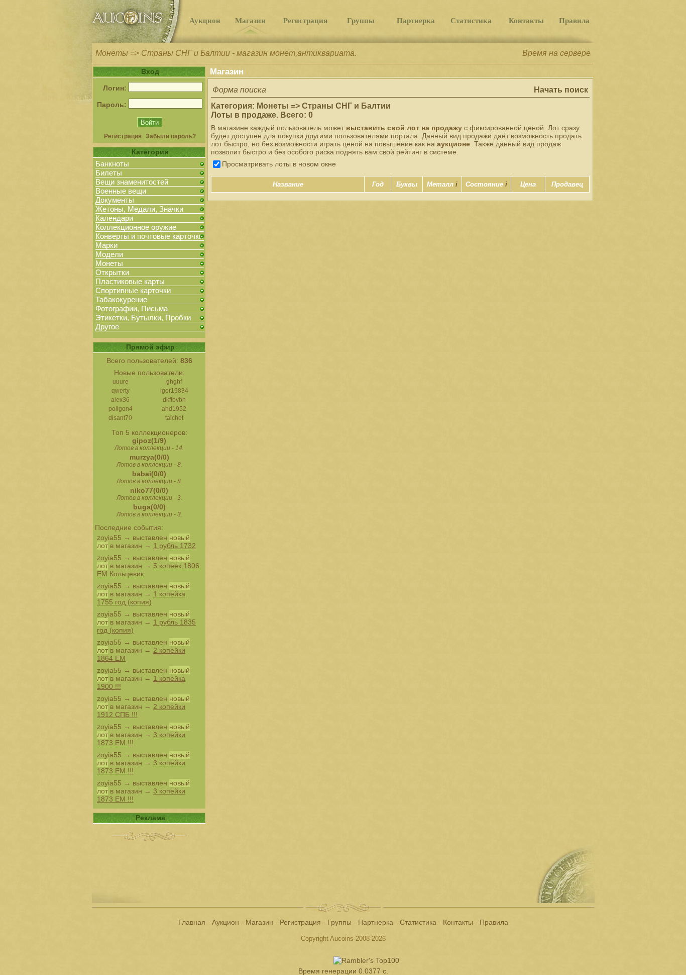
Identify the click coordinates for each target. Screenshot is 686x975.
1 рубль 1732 (174, 546)
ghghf (174, 381)
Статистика (471, 21)
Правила (574, 21)
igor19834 (174, 390)
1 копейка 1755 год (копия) (141, 598)
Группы (361, 21)
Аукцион (204, 21)
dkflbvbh (174, 399)
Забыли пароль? (171, 136)
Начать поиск (561, 89)
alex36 (120, 399)
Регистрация (305, 21)
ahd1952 (174, 408)
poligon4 (120, 408)
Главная (191, 922)
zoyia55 (109, 538)
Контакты (526, 21)
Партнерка (416, 21)
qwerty (120, 390)
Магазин (250, 21)
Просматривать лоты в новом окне (279, 164)
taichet (174, 417)
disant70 (120, 417)
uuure (120, 381)
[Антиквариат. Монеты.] (139, 40)
